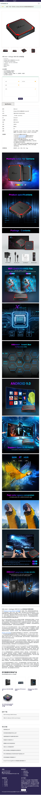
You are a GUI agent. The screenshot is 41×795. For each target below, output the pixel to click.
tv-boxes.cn (4, 3)
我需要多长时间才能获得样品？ (9, 743)
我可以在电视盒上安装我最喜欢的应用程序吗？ (12, 750)
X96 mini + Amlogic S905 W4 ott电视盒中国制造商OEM (23, 6)
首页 (7, 6)
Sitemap (25, 791)
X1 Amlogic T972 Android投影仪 (20, 689)
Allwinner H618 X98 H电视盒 (7, 689)
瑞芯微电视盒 (26, 772)
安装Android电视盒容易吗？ (9, 746)
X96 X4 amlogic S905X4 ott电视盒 (32, 689)
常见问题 (6, 784)
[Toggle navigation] (38, 3)
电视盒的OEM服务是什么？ (9, 739)
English (14, 0)
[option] (6, 50)
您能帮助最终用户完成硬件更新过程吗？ (11, 736)
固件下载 (6, 779)
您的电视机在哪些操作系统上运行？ (10, 733)
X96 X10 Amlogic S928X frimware (10, 714)
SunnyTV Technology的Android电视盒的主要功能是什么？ (15, 760)
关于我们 (6, 781)
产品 (10, 6)
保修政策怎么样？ (7, 729)
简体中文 (5, 0)
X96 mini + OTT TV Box (6, 632)
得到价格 (20, 98)
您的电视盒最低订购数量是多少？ (10, 757)
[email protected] (22, 135)
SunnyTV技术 (13, 791)
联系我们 (6, 782)
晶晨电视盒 (25, 771)
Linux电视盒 (25, 775)
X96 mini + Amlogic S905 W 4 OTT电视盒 (12, 611)
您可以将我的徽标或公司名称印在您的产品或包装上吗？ (14, 753)
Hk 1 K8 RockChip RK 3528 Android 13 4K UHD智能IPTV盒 (7, 705)
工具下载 (6, 785)
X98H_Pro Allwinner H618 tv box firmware (12, 718)
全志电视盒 (25, 774)
